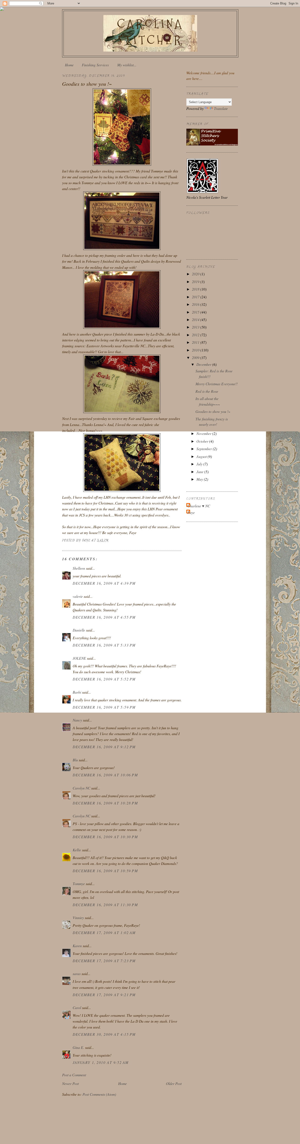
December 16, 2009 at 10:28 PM (105, 802)
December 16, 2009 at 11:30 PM (105, 904)
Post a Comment (74, 1074)
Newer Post (70, 1083)
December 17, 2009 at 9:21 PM (104, 994)
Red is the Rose (206, 391)
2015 (196, 312)
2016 (196, 304)
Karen (77, 945)
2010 (196, 350)
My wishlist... (126, 64)
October (202, 441)
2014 (196, 319)
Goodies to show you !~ (212, 411)
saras (77, 973)
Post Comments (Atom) (99, 1094)
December (204, 364)
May (200, 479)
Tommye (79, 883)
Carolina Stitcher (150, 32)
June (200, 471)
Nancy (77, 720)
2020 (196, 273)
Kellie (77, 849)
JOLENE (79, 658)
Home (69, 64)
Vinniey (78, 917)
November (204, 433)
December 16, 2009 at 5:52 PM (104, 679)
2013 (196, 327)
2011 (196, 342)
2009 (196, 357)
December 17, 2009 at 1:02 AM (104, 932)
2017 (196, 296)
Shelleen (79, 568)
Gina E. (78, 1047)
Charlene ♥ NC (199, 505)
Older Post (174, 1083)
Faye (191, 512)
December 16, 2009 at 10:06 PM (105, 774)
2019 (196, 281)
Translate (221, 108)
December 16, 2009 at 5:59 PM (104, 707)
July (199, 463)
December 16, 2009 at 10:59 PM (105, 870)
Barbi (77, 692)
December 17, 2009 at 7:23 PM (104, 960)
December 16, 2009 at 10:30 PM (105, 836)
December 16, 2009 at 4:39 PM (104, 583)
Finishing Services (95, 64)
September (204, 448)
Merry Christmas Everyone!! (216, 383)
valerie (78, 596)
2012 (196, 334)
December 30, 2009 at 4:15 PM (104, 1034)
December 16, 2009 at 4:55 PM (104, 617)
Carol (77, 1007)
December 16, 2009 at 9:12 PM (104, 746)
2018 (196, 289)
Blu (75, 759)
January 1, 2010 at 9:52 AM (101, 1062)
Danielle (79, 630)
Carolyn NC (81, 787)
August (202, 456)
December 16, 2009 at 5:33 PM (104, 645)
